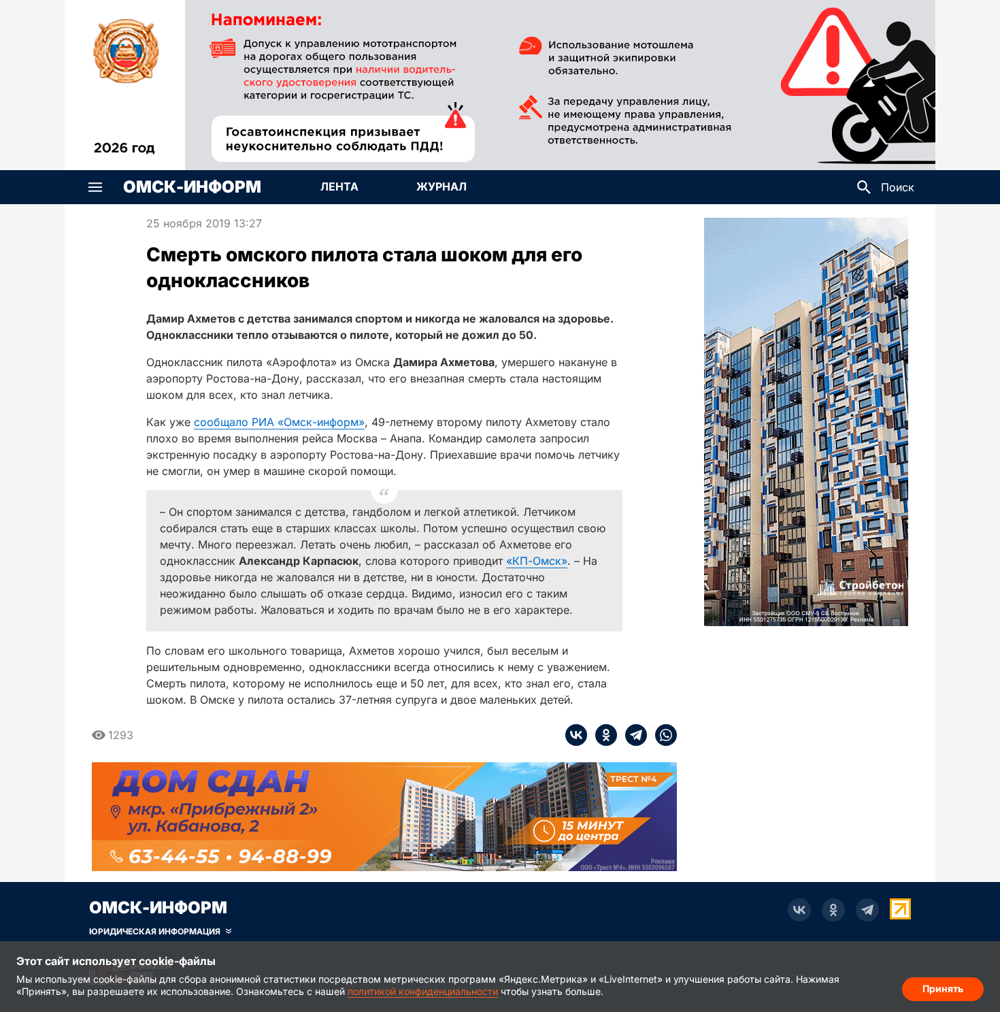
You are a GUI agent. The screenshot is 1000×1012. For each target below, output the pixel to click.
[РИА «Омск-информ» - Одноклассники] (833, 909)
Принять (942, 988)
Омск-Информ (192, 187)
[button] (95, 187)
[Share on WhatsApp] (662, 735)
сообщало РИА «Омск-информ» (279, 422)
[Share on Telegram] (632, 735)
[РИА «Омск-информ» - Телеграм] (867, 909)
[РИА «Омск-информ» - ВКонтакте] (799, 909)
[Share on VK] (576, 735)
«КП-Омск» (536, 561)
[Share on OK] (602, 735)
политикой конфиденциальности (423, 991)
